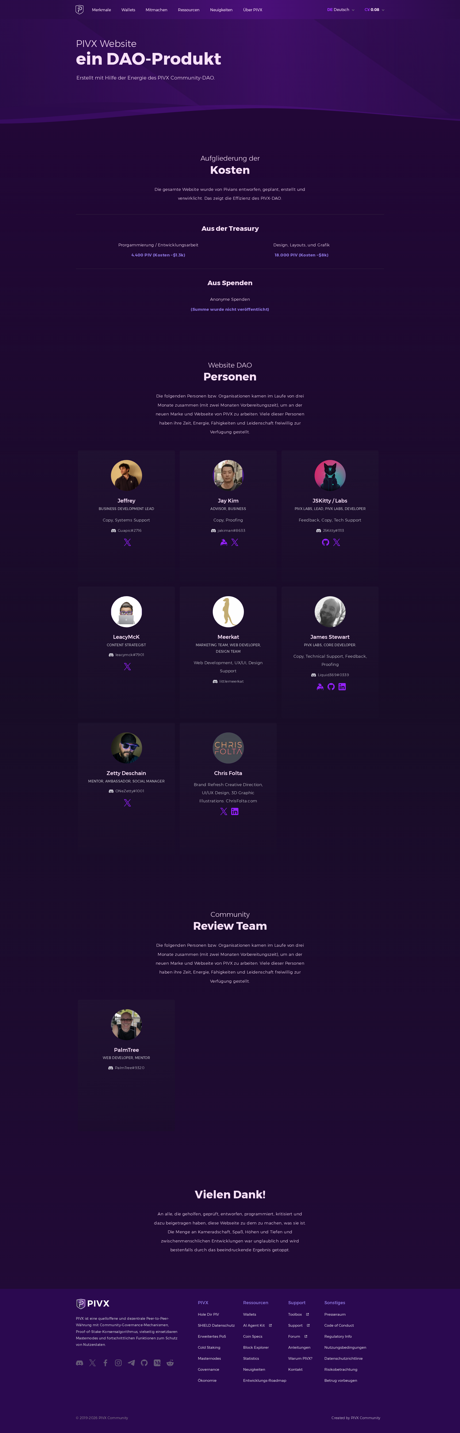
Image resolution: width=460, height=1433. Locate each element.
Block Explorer (256, 1347)
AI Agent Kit (254, 1325)
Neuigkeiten (221, 10)
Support (295, 1325)
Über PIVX (252, 10)
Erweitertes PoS (212, 1336)
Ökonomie (207, 1380)
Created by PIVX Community (356, 1418)
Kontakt (295, 1369)
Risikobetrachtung (340, 1369)
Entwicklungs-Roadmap (264, 1380)
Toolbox (295, 1314)
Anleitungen (299, 1347)
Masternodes (209, 1358)
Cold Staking (209, 1347)
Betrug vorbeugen (340, 1380)
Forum (294, 1336)
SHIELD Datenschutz (216, 1325)
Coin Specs (252, 1336)
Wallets (128, 10)
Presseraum (335, 1314)
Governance (208, 1369)
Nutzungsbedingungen (345, 1347)
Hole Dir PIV (208, 1314)
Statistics (251, 1358)
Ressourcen (189, 10)
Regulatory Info (338, 1336)
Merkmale (101, 10)
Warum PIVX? (300, 1358)
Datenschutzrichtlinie (343, 1358)
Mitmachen (156, 10)
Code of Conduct (339, 1325)
